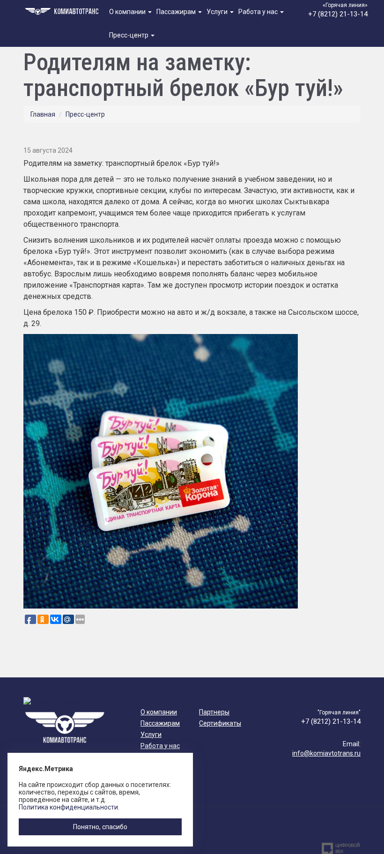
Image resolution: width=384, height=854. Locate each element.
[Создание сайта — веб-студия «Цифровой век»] (341, 848)
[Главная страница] (62, 10)
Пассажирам (176, 11)
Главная (42, 114)
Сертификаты (220, 723)
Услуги (218, 11)
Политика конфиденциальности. (69, 807)
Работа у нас (258, 11)
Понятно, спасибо (100, 827)
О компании (128, 11)
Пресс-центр (129, 35)
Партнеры (214, 712)
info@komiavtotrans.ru (326, 753)
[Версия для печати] (357, 134)
